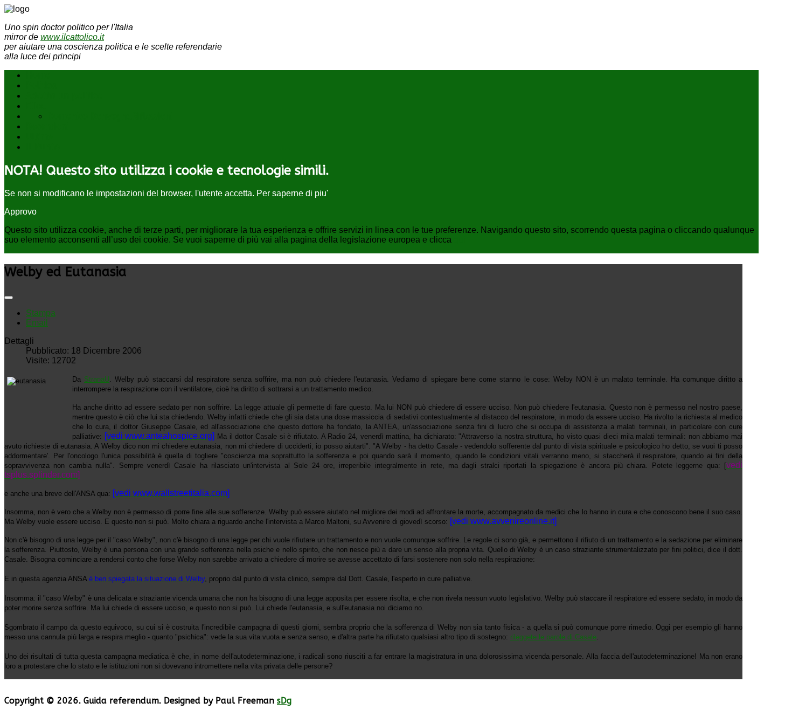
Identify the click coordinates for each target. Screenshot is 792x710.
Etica (36, 106)
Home (38, 75)
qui (460, 239)
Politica (41, 85)
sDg (284, 700)
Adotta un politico (64, 96)
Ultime (39, 137)
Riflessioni (152, 116)
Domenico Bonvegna (89, 116)
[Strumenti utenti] (8, 297)
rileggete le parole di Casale (553, 637)
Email (37, 322)
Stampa (40, 313)
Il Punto (43, 147)
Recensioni (47, 126)
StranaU (96, 379)
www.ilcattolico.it (72, 37)
